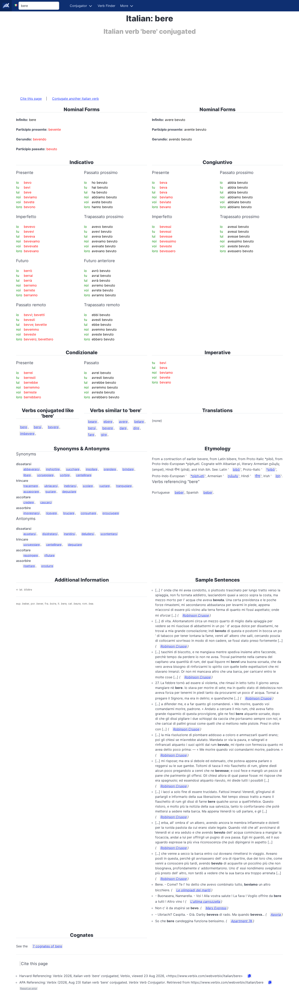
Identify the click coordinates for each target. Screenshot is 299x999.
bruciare (68, 513)
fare (91, 434)
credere (28, 502)
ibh (278, 476)
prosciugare (111, 513)
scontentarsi (108, 533)
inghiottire (53, 469)
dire (136, 428)
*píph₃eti (197, 476)
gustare (50, 491)
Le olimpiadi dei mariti (193, 890)
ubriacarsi (51, 486)
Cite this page (31, 99)
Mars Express (216, 908)
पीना (257, 476)
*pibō (270, 469)
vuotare (104, 486)
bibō (236, 469)
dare (123, 428)
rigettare (29, 566)
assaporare (31, 491)
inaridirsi (69, 533)
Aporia (276, 914)
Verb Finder (106, 6)
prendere (110, 469)
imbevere (27, 433)
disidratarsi (49, 533)
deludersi (88, 533)
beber (179, 492)
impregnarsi (31, 513)
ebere (108, 421)
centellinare (83, 475)
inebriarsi (70, 486)
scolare (88, 486)
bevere (53, 427)
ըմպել (233, 476)
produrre (47, 566)
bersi (37, 427)
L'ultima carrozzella (205, 901)
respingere (30, 555)
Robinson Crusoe (196, 615)
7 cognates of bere (47, 946)
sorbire (65, 475)
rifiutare (49, 555)
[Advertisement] (138, 63)
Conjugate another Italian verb (75, 99)
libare (27, 475)
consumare (88, 513)
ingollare (91, 469)
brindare (128, 469)
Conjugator (78, 6)
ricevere (51, 513)
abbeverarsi (31, 469)
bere (23, 427)
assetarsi (29, 533)
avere (123, 421)
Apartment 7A (241, 921)
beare (92, 421)
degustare (69, 491)
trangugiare (124, 486)
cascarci (46, 502)
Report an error (28, 988)
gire (104, 434)
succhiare (72, 469)
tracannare (30, 486)
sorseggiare (45, 475)
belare (139, 421)
